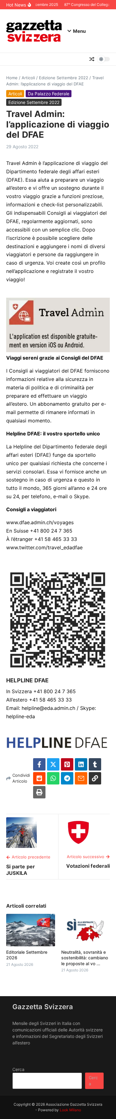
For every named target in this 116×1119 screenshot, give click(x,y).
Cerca (18, 1069)
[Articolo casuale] (91, 59)
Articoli (28, 77)
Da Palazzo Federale (48, 93)
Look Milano (70, 1110)
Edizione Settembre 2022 (63, 77)
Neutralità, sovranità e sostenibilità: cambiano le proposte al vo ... (84, 957)
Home (12, 77)
